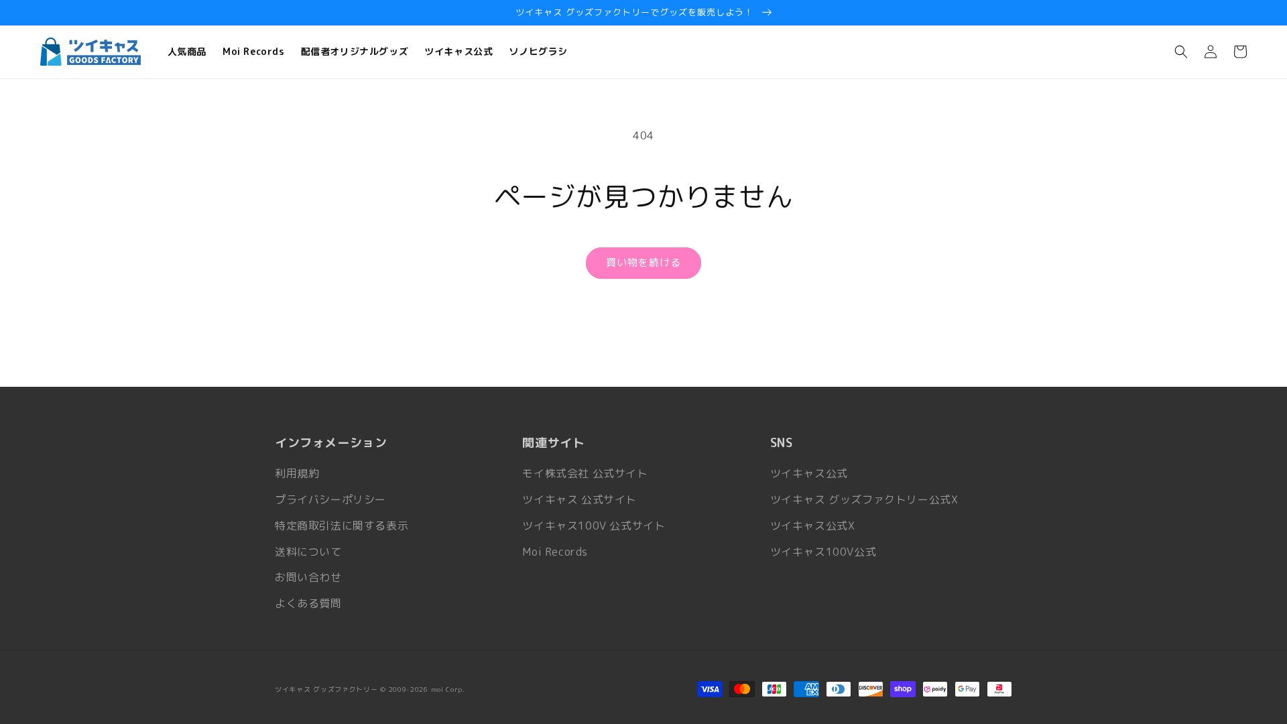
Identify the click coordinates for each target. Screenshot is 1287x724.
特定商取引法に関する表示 (341, 525)
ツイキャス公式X (812, 525)
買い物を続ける (643, 262)
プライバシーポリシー (330, 499)
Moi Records (555, 551)
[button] (1181, 51)
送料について (308, 551)
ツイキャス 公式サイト (579, 499)
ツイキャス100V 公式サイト (593, 525)
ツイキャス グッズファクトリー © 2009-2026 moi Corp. (370, 689)
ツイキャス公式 (809, 473)
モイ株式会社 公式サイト (585, 473)
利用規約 (297, 473)
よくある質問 (308, 603)
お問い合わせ (308, 577)
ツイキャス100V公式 (823, 551)
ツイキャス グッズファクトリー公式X (864, 499)
